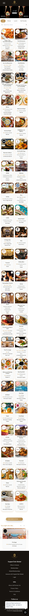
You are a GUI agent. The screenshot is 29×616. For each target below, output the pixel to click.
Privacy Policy (14, 588)
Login (14, 577)
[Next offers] (24, 525)
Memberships (14, 568)
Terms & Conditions (14, 591)
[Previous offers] (20, 525)
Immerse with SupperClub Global (14, 574)
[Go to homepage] (14, 556)
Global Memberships (14, 571)
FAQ (14, 594)
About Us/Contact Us (14, 585)
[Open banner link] (14, 12)
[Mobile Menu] (4, 3)
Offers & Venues (14, 565)
